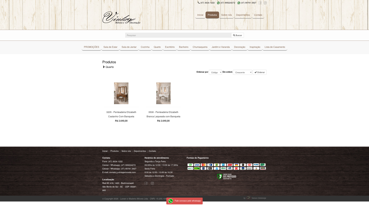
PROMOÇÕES (91, 47)
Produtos (212, 14)
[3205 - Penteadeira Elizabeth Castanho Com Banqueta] (121, 93)
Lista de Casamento (275, 47)
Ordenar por (202, 71)
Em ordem (227, 71)
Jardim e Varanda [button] (221, 47)
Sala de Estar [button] (110, 47)
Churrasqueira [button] (200, 47)
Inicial (200, 14)
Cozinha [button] (145, 47)
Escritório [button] (170, 47)
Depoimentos (243, 14)
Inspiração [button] (255, 47)
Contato (258, 14)
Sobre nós (226, 14)
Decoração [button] (239, 47)
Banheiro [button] (183, 47)
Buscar (238, 35)
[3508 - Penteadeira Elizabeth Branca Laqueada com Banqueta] (163, 93)
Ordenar (261, 72)
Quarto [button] (157, 47)
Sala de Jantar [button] (129, 47)
